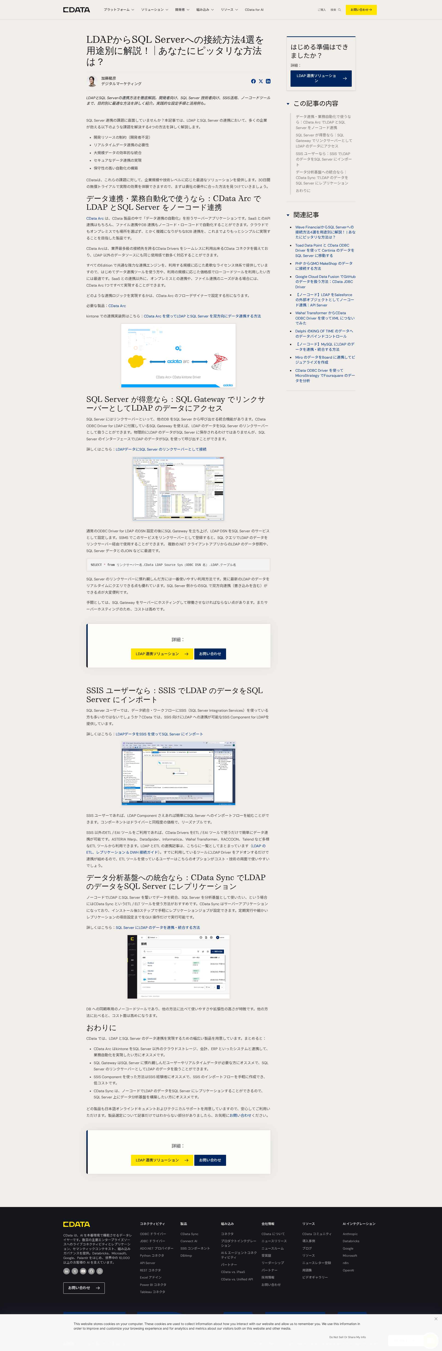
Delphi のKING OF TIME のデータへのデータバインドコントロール (324, 334)
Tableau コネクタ (152, 1292)
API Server (147, 1263)
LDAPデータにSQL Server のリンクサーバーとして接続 (161, 449)
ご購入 (322, 10)
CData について (273, 1234)
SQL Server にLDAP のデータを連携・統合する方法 (158, 927)
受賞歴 (266, 1255)
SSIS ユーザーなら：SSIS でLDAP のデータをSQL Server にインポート (324, 159)
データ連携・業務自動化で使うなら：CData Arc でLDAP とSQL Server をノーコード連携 (323, 122)
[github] (91, 1271)
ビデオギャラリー (315, 1277)
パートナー (229, 1265)
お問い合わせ (360, 10)
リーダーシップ (273, 1263)
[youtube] (83, 1271)
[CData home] (80, 10)
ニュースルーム (273, 1248)
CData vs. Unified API (237, 1279)
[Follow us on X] (261, 81)
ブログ (307, 1248)
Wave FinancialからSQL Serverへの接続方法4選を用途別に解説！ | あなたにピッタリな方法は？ (325, 232)
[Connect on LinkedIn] (268, 81)
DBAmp (186, 1255)
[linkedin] (66, 1271)
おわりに (303, 190)
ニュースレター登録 (316, 1263)
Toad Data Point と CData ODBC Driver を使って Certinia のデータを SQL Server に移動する (325, 250)
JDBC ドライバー (152, 1241)
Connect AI (188, 1241)
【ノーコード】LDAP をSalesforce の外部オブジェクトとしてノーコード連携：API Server (324, 299)
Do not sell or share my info (347, 1337)
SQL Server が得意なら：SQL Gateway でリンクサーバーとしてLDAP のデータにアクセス (324, 141)
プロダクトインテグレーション (238, 1243)
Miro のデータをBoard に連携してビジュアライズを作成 (325, 360)
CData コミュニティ (317, 1234)
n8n (346, 1263)
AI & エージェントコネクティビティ (239, 1255)
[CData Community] (99, 1271)
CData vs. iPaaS (233, 1272)
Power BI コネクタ (153, 1285)
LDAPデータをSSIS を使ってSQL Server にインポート (159, 734)
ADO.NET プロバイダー (157, 1248)
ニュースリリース (274, 1241)
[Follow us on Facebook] (253, 81)
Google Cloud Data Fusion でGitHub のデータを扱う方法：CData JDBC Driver (325, 281)
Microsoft (350, 1255)
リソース (308, 1255)
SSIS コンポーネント (195, 1248)
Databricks (351, 1241)
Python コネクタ (152, 1255)
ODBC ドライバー (153, 1234)
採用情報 (268, 1277)
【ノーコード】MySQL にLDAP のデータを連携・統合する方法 (325, 346)
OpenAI (348, 1270)
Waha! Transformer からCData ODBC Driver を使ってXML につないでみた (325, 318)
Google (348, 1248)
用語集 (307, 1270)
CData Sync (189, 1234)
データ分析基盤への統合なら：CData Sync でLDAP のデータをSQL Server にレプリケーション (322, 178)
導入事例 (308, 1241)
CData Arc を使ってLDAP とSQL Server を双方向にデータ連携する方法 (202, 316)
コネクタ (227, 1234)
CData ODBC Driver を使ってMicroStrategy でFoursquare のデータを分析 (325, 375)
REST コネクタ (150, 1270)
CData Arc (95, 218)
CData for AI (254, 10)
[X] (75, 1271)
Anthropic (350, 1234)
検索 (333, 10)
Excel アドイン (151, 1277)
